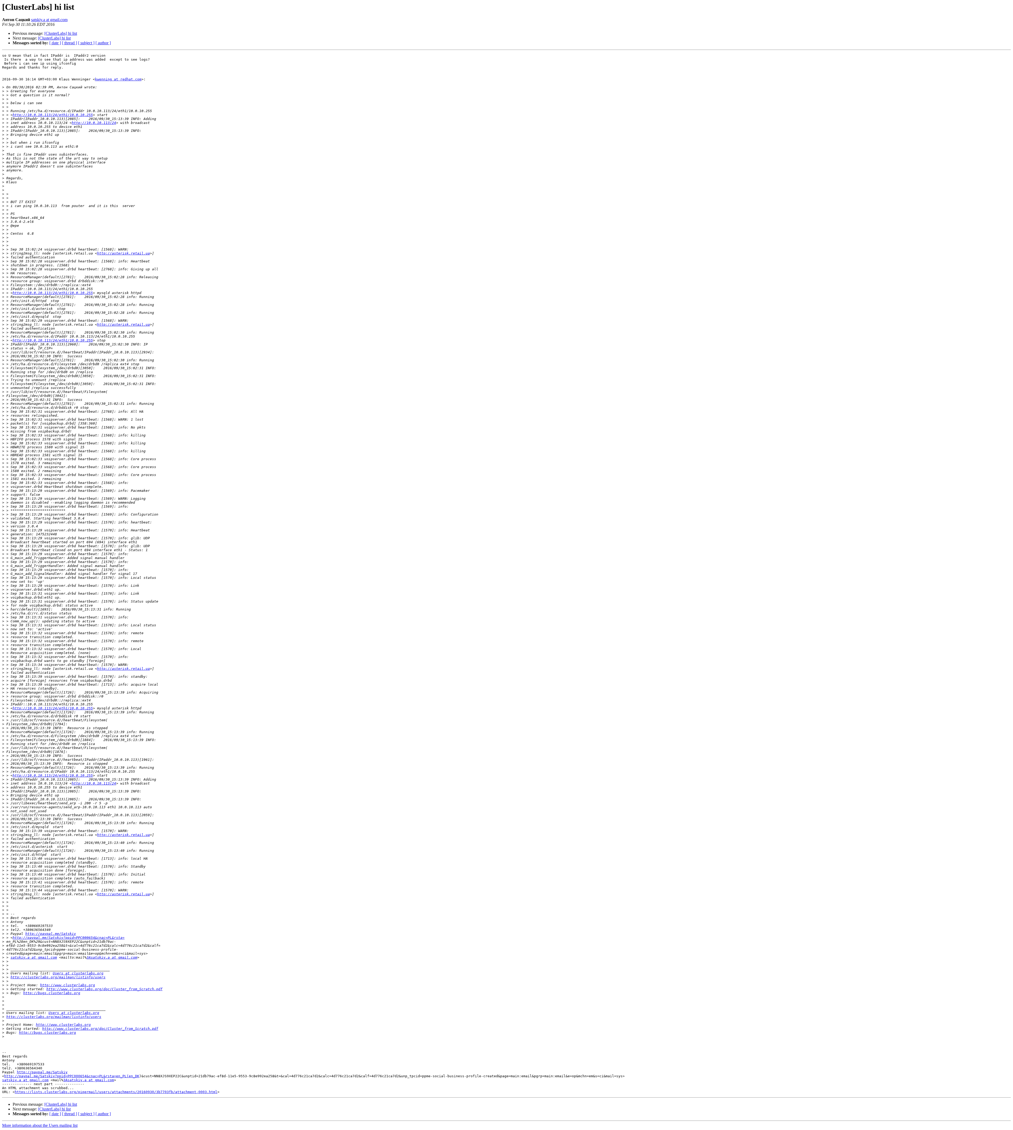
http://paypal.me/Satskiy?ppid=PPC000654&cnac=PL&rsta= (69, 938)
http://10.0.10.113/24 (94, 123)
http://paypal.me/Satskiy (50, 934)
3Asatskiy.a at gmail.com (112, 957)
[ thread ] (69, 43)
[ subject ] (86, 43)
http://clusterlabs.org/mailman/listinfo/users (58, 977)
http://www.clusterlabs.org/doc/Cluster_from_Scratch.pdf (104, 989)
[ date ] (55, 43)
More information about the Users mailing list (40, 1125)
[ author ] (103, 43)
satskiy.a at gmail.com (49, 19)
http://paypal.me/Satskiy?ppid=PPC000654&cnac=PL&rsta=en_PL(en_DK (71, 1076)
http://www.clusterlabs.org (67, 985)
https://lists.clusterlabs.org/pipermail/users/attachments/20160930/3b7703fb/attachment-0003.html (116, 1092)
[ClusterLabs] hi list (60, 33)
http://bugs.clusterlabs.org (51, 993)
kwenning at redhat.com (118, 79)
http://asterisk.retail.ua (123, 253)
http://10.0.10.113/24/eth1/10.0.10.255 (53, 115)
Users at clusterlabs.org (78, 973)
